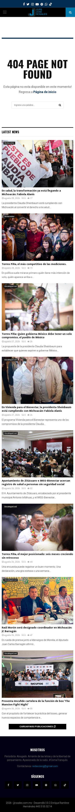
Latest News (10, 132)
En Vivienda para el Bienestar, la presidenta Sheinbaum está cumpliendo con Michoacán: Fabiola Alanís (36, 409)
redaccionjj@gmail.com (45, 766)
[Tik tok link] (50, 4)
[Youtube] (36, 785)
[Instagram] (27, 785)
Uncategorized (10, 286)
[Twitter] (18, 785)
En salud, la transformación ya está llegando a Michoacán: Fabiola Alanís (31, 192)
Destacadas (9, 143)
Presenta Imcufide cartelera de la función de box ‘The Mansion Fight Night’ (36, 703)
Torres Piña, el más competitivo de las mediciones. (34, 264)
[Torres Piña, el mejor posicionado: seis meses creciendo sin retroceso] (37, 527)
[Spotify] (46, 785)
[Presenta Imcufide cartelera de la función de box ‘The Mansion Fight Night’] (37, 674)
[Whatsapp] (55, 785)
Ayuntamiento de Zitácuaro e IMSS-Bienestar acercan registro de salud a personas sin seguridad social (36, 482)
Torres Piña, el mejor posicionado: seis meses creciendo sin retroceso (37, 556)
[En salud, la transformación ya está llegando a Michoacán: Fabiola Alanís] (37, 163)
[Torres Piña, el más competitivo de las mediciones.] (37, 237)
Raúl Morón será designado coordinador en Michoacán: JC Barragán (37, 629)
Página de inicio (44, 92)
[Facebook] (8, 785)
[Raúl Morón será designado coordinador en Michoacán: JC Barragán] (37, 600)
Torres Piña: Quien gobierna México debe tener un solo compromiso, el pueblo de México (37, 336)
